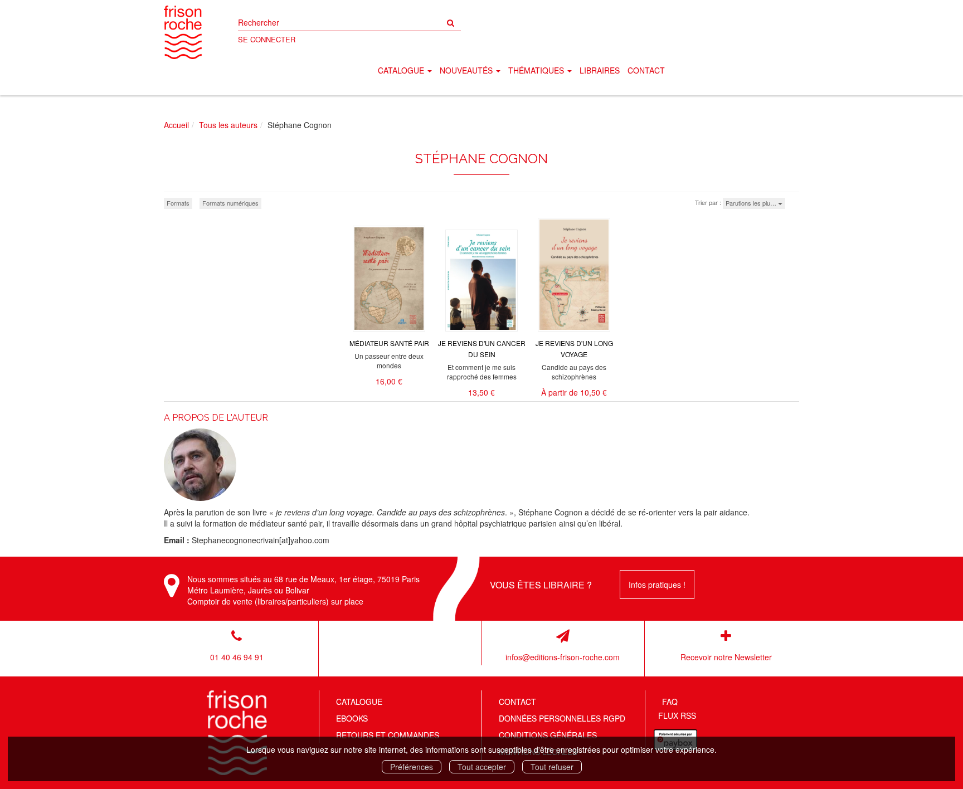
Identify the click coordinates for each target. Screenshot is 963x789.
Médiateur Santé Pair (389, 343)
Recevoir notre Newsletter (726, 657)
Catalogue (359, 701)
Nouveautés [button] (467, 70)
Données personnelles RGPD (562, 718)
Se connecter (266, 39)
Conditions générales (548, 735)
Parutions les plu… (752, 202)
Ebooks (352, 718)
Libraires (600, 70)
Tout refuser (552, 766)
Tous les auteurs (228, 124)
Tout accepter (482, 766)
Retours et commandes (387, 735)
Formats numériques (230, 202)
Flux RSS (677, 715)
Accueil (176, 124)
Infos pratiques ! (657, 584)
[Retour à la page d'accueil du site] (183, 32)
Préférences (411, 766)
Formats (178, 202)
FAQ (670, 701)
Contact (646, 70)
